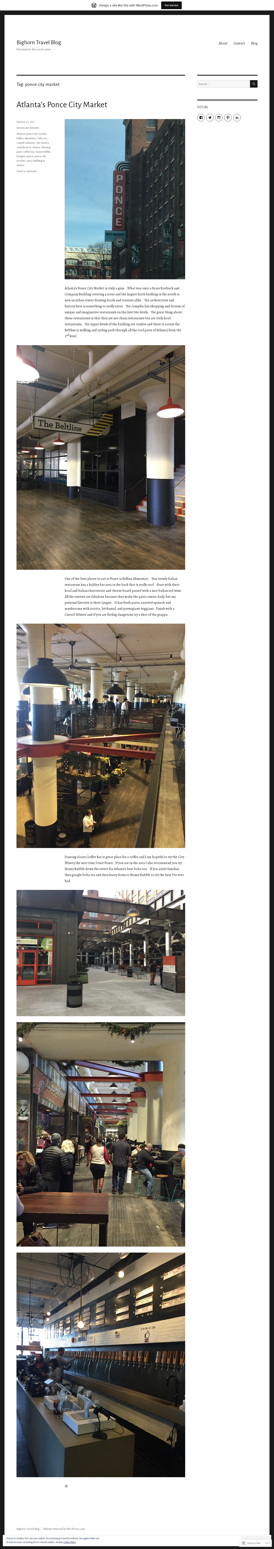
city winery (42, 142)
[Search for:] (223, 84)
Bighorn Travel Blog (38, 43)
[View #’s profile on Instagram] (219, 117)
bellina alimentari (26, 138)
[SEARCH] (254, 84)
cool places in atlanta (28, 147)
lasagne (20, 156)
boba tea (42, 138)
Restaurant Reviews (27, 128)
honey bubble (43, 151)
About (223, 43)
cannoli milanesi (25, 142)
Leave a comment (26, 171)
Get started (171, 5)
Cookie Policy (69, 1542)
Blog (254, 43)
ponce (30, 156)
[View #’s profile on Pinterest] (228, 117)
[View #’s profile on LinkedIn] (237, 117)
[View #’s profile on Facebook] (201, 117)
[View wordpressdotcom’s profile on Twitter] (210, 117)
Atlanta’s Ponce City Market (61, 104)
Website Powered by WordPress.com (64, 1529)
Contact (239, 43)
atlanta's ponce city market (31, 133)
